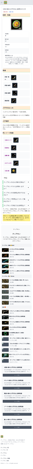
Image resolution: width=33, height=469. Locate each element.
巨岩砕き (7, 148)
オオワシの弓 (8, 163)
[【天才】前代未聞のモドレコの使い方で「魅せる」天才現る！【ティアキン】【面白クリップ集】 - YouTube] (5, 350)
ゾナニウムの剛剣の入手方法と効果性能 (19, 254)
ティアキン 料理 (13, 340)
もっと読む (17, 375)
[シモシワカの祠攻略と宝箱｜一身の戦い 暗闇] (5, 297)
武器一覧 (12, 251)
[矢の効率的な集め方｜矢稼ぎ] (5, 334)
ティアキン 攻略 (5, 460)
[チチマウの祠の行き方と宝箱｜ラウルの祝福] (5, 303)
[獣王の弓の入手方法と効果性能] (5, 317)
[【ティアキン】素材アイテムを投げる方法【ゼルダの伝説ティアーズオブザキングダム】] (5, 361)
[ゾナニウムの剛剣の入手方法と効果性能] (5, 255)
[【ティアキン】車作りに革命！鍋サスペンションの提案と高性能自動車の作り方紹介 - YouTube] (5, 339)
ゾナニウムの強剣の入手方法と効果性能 (19, 322)
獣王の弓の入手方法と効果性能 (17, 316)
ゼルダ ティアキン (14, 351)
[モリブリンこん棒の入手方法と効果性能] (5, 272)
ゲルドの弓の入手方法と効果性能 (17, 327)
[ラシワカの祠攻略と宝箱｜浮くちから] (5, 281)
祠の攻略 (12, 282)
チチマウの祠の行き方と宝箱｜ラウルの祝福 (20, 301)
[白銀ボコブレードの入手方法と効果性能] (5, 266)
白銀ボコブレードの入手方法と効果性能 (19, 265)
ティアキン (9, 218)
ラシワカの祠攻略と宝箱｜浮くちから (18, 280)
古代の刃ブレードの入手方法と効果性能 (19, 260)
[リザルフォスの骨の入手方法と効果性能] (5, 312)
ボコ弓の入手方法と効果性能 (16, 249)
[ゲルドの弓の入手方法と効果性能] (5, 328)
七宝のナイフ (8, 140)
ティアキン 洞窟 (13, 345)
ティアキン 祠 (4, 450)
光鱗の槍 (7, 155)
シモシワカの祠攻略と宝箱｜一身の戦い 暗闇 (20, 296)
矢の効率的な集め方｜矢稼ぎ (16, 332)
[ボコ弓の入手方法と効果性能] (5, 250)
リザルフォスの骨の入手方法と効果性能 (19, 311)
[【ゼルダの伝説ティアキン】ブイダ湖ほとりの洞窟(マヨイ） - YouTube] (5, 344)
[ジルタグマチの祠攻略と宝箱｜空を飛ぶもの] (5, 292)
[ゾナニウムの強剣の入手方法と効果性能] (5, 323)
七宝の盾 (7, 170)
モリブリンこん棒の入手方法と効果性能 (19, 271)
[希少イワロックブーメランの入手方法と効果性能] (5, 355)
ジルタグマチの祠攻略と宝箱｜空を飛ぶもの (20, 291)
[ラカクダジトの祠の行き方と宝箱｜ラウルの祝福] (5, 286)
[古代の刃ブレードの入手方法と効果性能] (5, 261)
